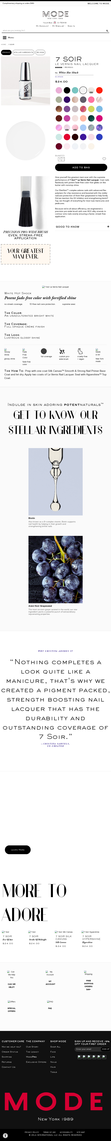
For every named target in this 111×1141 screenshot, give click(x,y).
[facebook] (94, 1057)
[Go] (106, 31)
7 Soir (7, 936)
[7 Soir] (14, 932)
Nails (53, 1062)
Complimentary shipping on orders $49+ (18, 3)
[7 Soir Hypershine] (96, 932)
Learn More (18, 850)
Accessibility (66, 1132)
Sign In (71, 26)
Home (3, 44)
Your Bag (47, 23)
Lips (52, 1057)
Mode (31, 1057)
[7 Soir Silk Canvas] (67, 932)
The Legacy (32, 1052)
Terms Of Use (49, 1132)
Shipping (7, 1057)
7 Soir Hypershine (91, 937)
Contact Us (8, 1067)
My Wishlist (58, 26)
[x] (84, 1057)
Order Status (10, 1052)
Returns (7, 1062)
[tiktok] (89, 1057)
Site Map (81, 1132)
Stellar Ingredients (23, 52)
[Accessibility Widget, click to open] (5, 1135)
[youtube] (99, 1057)
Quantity (60, 156)
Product (6, 52)
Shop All (55, 1047)
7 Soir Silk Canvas (64, 937)
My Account (42, 26)
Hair (53, 1067)
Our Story (32, 1047)
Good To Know (67, 226)
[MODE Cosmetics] (55, 10)
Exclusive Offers (36, 1062)
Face (53, 1052)
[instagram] (79, 1057)
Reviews (40, 52)
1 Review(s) (68, 68)
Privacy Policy (32, 1132)
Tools (53, 1072)
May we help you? (11, 1047)
